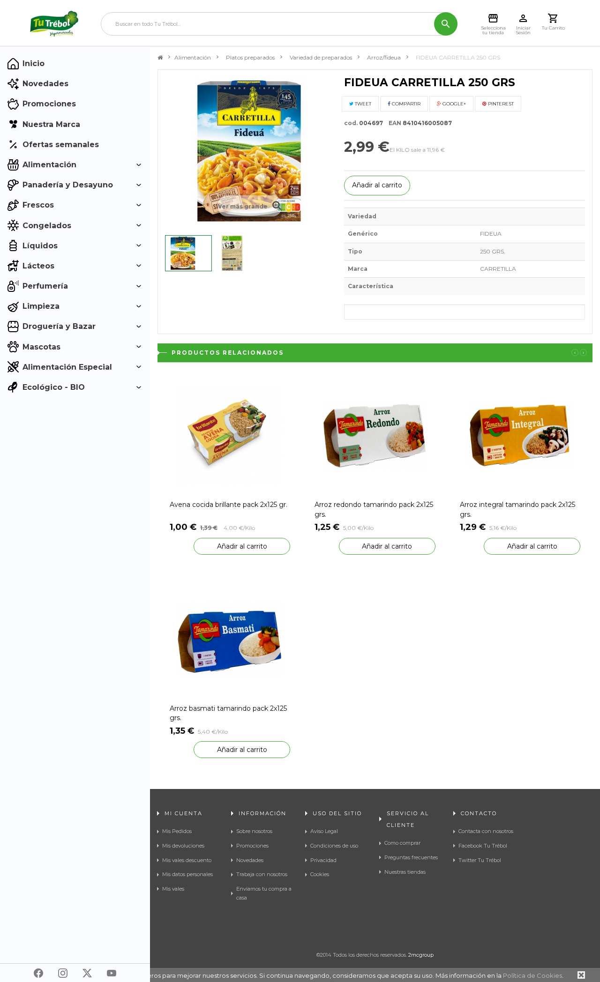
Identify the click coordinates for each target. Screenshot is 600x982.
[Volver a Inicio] (160, 57)
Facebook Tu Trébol (482, 845)
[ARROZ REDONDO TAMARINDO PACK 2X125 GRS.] (375, 435)
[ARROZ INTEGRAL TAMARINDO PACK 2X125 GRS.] (520, 435)
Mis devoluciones (183, 845)
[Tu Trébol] (54, 24)
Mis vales (173, 888)
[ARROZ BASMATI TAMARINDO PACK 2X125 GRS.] (230, 638)
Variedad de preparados (321, 57)
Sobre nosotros (254, 831)
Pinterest (500, 104)
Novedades (249, 860)
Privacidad (323, 860)
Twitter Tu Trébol (479, 860)
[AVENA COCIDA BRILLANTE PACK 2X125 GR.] (230, 435)
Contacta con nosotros (485, 831)
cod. (351, 122)
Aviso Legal (324, 831)
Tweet (362, 104)
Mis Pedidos (177, 831)
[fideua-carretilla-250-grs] (188, 253)
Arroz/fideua (384, 57)
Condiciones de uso (334, 845)
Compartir (405, 104)
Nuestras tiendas (405, 872)
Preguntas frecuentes (411, 857)
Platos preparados (250, 57)
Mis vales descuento (186, 860)
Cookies (319, 874)
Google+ (453, 104)
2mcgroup (421, 955)
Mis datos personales (187, 874)
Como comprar (402, 843)
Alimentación (192, 57)
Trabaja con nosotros (261, 874)
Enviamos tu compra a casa (264, 893)
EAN (392, 122)
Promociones (252, 845)
